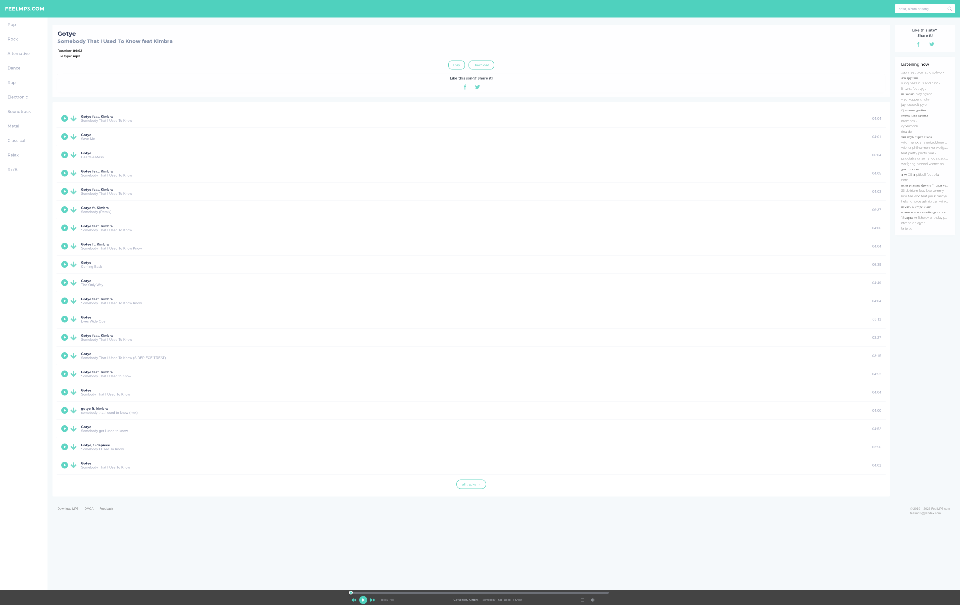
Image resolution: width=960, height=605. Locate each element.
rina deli (907, 132)
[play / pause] (363, 600)
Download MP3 (68, 508)
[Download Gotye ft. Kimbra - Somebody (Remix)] (74, 210)
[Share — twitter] (477, 87)
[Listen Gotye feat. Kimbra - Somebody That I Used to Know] (65, 374)
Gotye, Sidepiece (95, 445)
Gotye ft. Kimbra (95, 208)
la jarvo (906, 228)
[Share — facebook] (465, 87)
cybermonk (909, 126)
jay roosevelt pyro (913, 104)
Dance (14, 68)
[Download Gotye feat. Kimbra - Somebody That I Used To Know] (74, 118)
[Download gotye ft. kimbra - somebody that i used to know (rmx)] (74, 410)
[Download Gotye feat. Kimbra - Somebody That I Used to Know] (74, 374)
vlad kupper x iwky (915, 99)
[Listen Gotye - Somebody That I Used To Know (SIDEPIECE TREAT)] (65, 356)
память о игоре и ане (916, 207)
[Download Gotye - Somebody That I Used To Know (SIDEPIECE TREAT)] (74, 356)
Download (481, 65)
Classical (16, 140)
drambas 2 (909, 121)
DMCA (89, 508)
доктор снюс (910, 169)
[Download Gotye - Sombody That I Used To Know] (74, 392)
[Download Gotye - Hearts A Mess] (74, 155)
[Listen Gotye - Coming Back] (65, 264)
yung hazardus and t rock (920, 83)
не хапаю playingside (916, 94)
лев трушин (909, 78)
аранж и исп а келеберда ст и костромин (930, 212)
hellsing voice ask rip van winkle (925, 201)
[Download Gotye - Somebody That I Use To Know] (74, 465)
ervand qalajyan (913, 223)
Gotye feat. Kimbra (97, 116)
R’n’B (13, 169)
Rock (13, 39)
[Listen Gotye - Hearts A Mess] (65, 155)
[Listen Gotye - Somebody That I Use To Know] (65, 465)
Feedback (106, 508)
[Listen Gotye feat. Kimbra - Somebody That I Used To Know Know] (65, 301)
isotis (904, 180)
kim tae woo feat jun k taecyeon (925, 196)
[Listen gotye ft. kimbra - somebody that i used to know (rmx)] (65, 410)
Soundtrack (19, 111)
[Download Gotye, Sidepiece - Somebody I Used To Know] (74, 447)
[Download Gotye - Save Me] (74, 137)
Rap (12, 82)
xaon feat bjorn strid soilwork (922, 72)
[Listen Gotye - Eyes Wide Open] (65, 319)
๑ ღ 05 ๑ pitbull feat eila (920, 174)
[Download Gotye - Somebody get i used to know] (74, 429)
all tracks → (471, 484)
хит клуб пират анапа (916, 137)
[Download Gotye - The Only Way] (74, 283)
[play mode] (582, 600)
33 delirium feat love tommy (922, 190)
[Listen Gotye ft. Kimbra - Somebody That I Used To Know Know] (65, 246)
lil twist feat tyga (913, 88)
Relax (13, 155)
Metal (13, 126)
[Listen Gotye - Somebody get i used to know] (65, 429)
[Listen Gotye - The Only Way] (65, 283)
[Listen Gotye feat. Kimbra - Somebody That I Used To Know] (65, 118)
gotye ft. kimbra (94, 408)
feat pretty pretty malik (918, 153)
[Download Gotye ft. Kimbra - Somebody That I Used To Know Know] (74, 246)
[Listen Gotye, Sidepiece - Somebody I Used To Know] (65, 447)
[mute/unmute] (592, 600)
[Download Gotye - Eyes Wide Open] (74, 319)
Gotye (86, 135)
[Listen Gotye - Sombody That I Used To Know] (65, 392)
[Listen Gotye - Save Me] (65, 137)
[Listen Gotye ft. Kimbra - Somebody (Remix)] (65, 210)
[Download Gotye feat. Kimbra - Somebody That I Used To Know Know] (74, 301)
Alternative (19, 53)
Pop (12, 24)
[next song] (372, 600)
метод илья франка (914, 115)
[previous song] (353, 600)
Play (456, 65)
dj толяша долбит (913, 110)
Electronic (18, 97)
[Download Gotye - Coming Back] (74, 264)
